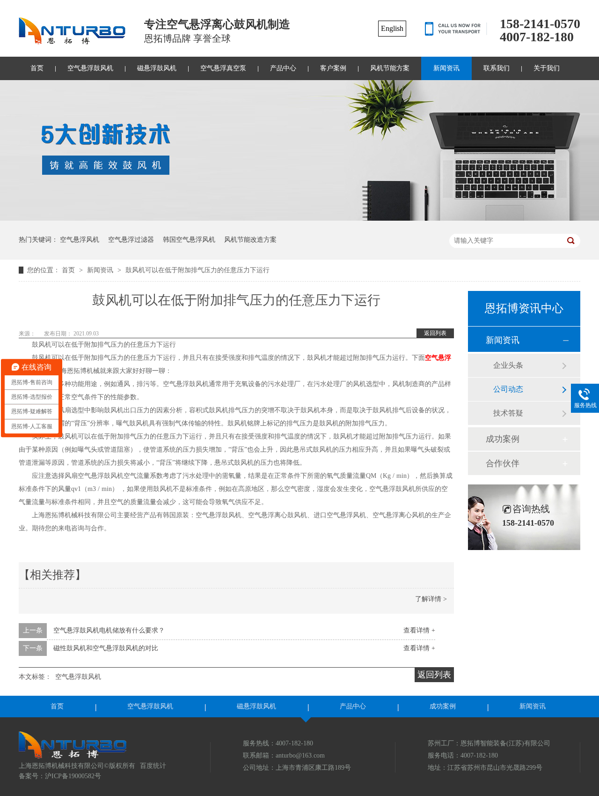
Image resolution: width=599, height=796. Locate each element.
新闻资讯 (446, 68)
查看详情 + (419, 630)
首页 (37, 68)
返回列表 (435, 333)
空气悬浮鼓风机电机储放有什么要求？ (109, 630)
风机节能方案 (389, 68)
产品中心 (283, 68)
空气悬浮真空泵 (223, 68)
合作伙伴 (502, 463)
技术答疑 (508, 413)
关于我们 (546, 68)
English (392, 28)
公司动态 (508, 389)
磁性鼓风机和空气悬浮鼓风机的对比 (105, 648)
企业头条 (508, 365)
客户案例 (333, 68)
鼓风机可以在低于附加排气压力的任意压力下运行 (197, 270)
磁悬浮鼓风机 (156, 68)
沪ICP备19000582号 (73, 776)
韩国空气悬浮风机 (189, 239)
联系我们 (496, 68)
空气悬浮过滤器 (131, 239)
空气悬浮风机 (79, 239)
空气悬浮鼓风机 (90, 68)
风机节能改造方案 (250, 239)
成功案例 (502, 439)
